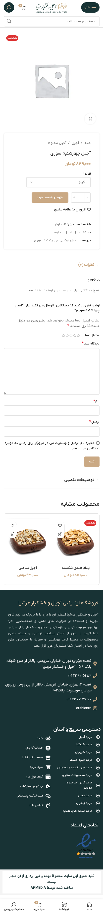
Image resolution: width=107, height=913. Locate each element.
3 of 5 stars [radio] (71, 335)
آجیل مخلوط (57, 143)
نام (96, 401)
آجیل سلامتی (28, 568)
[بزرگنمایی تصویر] (90, 118)
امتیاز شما (92, 335)
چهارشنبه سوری (46, 240)
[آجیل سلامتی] (28, 541)
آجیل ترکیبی (68, 240)
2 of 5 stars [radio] (74, 335)
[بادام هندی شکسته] (75, 541)
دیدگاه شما (91, 343)
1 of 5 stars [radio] (78, 335)
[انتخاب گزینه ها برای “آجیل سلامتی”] (12, 534)
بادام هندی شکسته (75, 568)
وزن (88, 173)
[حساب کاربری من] (9, 7)
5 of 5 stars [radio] (63, 335)
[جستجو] (9, 21)
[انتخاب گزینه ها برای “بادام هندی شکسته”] (60, 534)
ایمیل (94, 421)
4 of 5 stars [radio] (67, 335)
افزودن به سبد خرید (50, 197)
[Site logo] (52, 7)
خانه (87, 143)
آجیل (75, 143)
